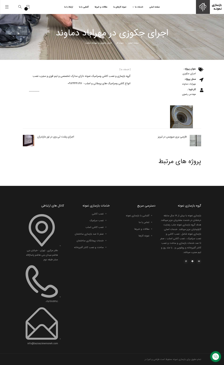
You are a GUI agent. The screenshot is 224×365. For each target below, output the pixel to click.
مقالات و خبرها (101, 7)
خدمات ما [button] (139, 7)
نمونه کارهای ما (119, 7)
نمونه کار (120, 43)
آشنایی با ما (84, 7)
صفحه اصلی (154, 7)
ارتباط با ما (68, 7)
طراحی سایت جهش (134, 359)
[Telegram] (192, 261)
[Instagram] (186, 261)
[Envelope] (199, 261)
